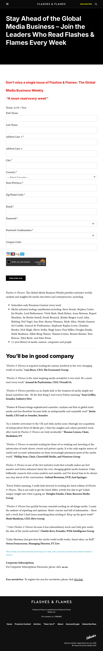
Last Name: (12, 125)
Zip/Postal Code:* (15, 194)
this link (65, 567)
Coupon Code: (14, 242)
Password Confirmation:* (19, 230)
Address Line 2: (14, 148)
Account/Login (73, 624)
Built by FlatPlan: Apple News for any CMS (80, 643)
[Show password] (93, 223)
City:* (9, 160)
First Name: (12, 113)
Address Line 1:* (15, 136)
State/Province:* (14, 183)
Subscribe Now (86, 4)
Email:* (10, 206)
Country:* (11, 172)
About (60, 624)
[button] (7, 4)
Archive (37, 624)
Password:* (12, 218)
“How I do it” (49, 624)
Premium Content (23, 624)
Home (9, 624)
